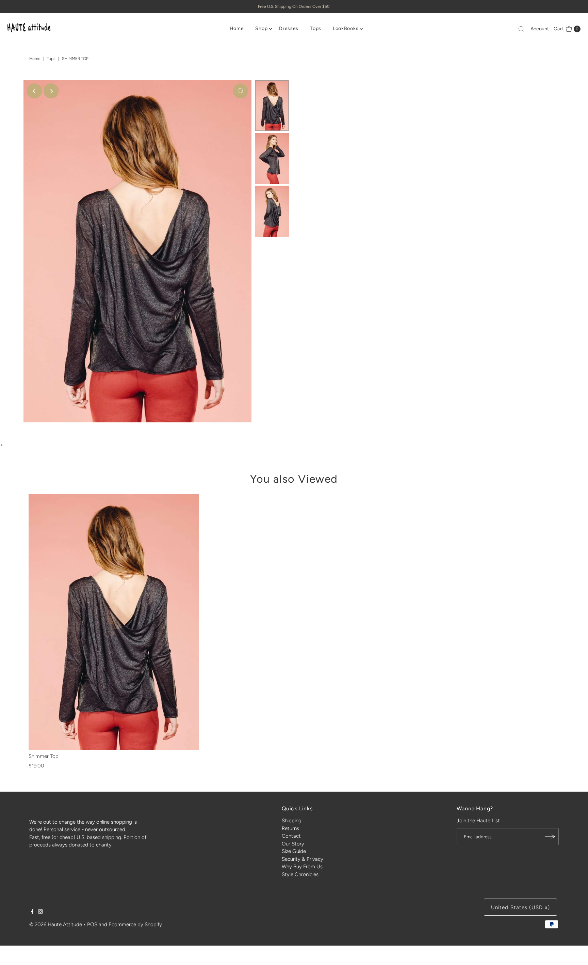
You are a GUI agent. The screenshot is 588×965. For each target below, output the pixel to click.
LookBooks (345, 28)
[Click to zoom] (240, 90)
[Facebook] (32, 912)
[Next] (51, 90)
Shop (261, 28)
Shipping (291, 821)
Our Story (293, 844)
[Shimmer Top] (114, 622)
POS (92, 924)
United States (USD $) (520, 907)
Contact (291, 836)
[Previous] (34, 90)
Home (237, 28)
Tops (315, 28)
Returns (290, 828)
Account (539, 29)
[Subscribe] (550, 836)
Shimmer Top (44, 756)
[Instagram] (40, 912)
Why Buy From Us (302, 866)
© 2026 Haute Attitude (55, 924)
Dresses (288, 28)
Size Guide (294, 851)
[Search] (521, 28)
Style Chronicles (300, 874)
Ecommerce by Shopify (135, 924)
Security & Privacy (302, 859)
